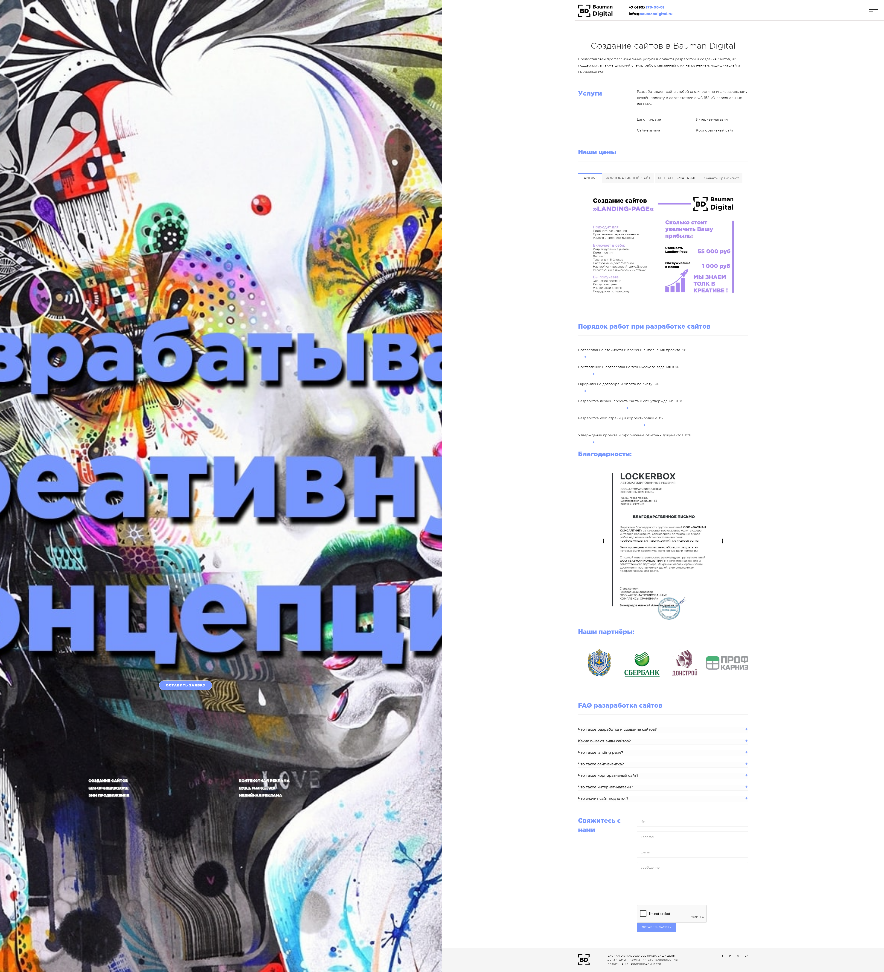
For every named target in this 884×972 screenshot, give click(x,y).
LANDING (590, 178)
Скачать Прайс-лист (721, 178)
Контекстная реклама (264, 780)
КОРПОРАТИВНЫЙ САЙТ (628, 178)
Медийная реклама (260, 795)
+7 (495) (646, 7)
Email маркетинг (257, 788)
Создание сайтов (108, 780)
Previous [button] (603, 541)
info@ (650, 14)
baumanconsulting (663, 960)
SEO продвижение (108, 788)
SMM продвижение (108, 795)
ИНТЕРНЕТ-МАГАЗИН (677, 178)
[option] (663, 541)
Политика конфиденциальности (634, 964)
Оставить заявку (186, 685)
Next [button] (722, 541)
